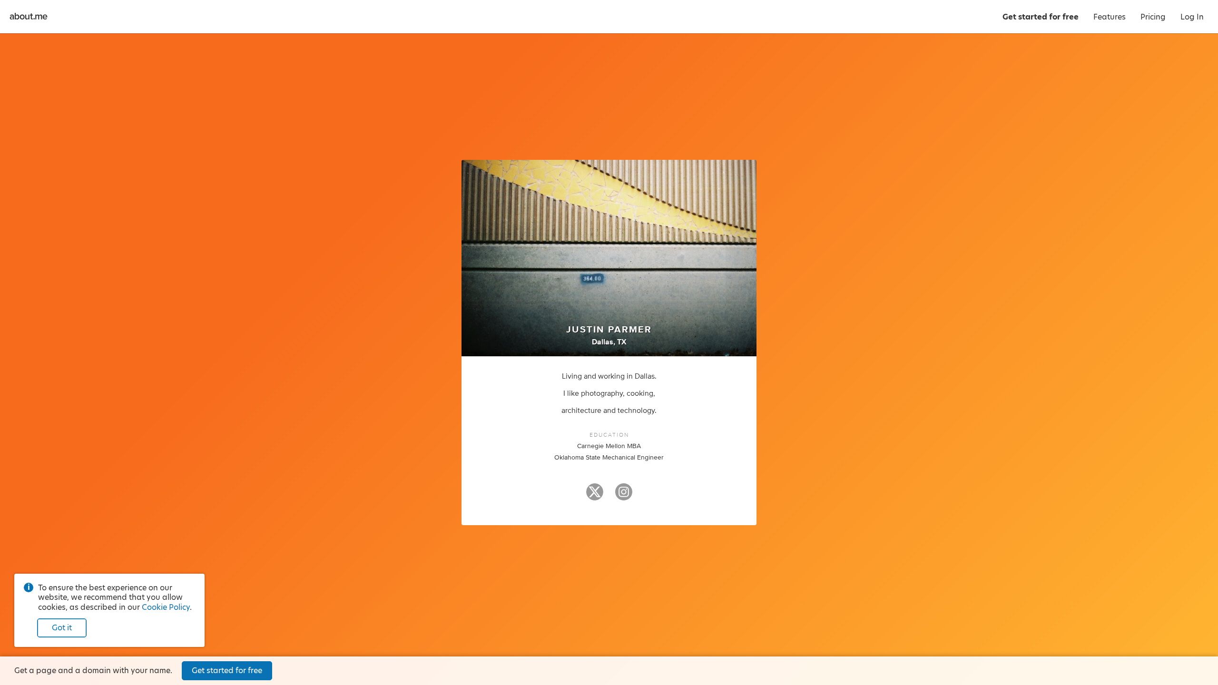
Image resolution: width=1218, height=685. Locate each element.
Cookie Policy (166, 607)
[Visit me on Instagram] (623, 496)
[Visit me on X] (594, 496)
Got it (62, 627)
